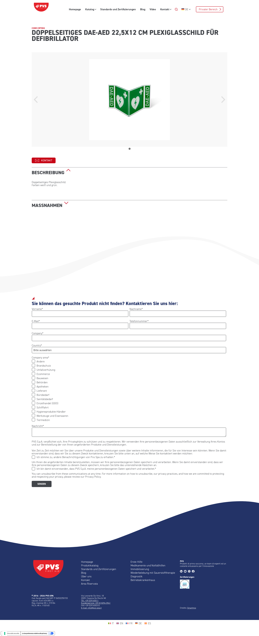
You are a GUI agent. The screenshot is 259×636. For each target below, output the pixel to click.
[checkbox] (129, 391)
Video (153, 9)
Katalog (89, 9)
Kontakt (164, 9)
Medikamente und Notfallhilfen (148, 565)
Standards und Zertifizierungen (118, 9)
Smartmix (191, 607)
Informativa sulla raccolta (10, 633)
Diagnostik (136, 576)
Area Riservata (89, 583)
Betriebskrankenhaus (143, 580)
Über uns (86, 576)
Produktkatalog (89, 565)
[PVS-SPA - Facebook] (194, 571)
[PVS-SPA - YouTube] (186, 571)
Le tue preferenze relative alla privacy (34, 633)
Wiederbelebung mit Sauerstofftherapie (153, 572)
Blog (142, 9)
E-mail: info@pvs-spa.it (91, 607)
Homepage (75, 9)
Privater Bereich (208, 9)
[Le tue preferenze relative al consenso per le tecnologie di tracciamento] (4, 633)
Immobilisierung (140, 569)
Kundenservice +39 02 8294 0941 (95, 603)
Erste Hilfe (136, 562)
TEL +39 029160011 (89, 600)
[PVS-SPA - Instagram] (190, 571)
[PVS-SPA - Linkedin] (182, 571)
